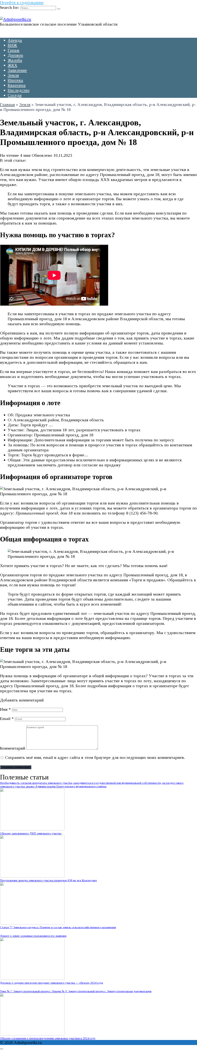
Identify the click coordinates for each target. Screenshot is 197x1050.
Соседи (15, 95)
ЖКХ (12, 65)
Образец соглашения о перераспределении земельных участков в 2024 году (48, 1038)
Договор (15, 55)
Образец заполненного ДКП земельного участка (30, 833)
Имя (5, 709)
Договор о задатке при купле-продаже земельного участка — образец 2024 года (51, 982)
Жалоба (15, 60)
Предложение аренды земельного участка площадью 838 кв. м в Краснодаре (48, 880)
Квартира (17, 85)
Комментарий (12, 748)
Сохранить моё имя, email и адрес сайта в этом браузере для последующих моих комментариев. (95, 757)
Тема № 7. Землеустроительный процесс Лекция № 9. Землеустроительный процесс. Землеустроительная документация (75, 991)
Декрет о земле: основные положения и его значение (33, 935)
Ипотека (15, 80)
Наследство (18, 90)
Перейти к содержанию (22, 2)
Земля (13, 75)
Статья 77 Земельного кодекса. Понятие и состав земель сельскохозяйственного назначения (58, 927)
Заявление (17, 70)
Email (7, 718)
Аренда (15, 40)
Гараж (13, 50)
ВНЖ (12, 45)
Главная (7, 104)
